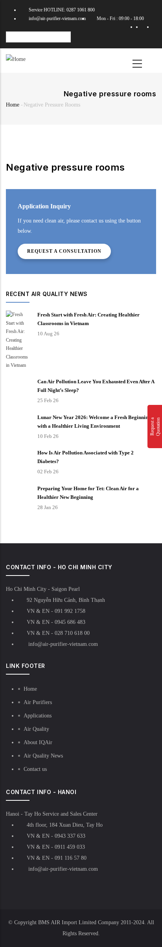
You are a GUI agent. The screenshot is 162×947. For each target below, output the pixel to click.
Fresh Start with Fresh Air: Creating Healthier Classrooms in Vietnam (88, 319)
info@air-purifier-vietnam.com (57, 18)
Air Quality (36, 729)
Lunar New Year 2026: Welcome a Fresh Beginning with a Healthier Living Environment (94, 421)
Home (12, 105)
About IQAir (38, 742)
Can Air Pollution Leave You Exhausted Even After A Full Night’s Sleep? (95, 386)
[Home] (16, 59)
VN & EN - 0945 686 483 (56, 622)
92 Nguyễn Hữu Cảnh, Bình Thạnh (66, 600)
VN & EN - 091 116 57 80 (57, 858)
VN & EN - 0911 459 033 (56, 847)
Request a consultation (64, 251)
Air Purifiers (38, 702)
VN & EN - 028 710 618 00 (58, 633)
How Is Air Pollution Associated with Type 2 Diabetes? (85, 457)
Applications (38, 716)
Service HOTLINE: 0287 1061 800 (62, 10)
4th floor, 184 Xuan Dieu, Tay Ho (65, 825)
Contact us (35, 769)
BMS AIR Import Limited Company (78, 922)
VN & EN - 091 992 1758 (56, 611)
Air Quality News (43, 756)
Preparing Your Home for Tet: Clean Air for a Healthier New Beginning (88, 492)
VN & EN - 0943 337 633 (56, 836)
